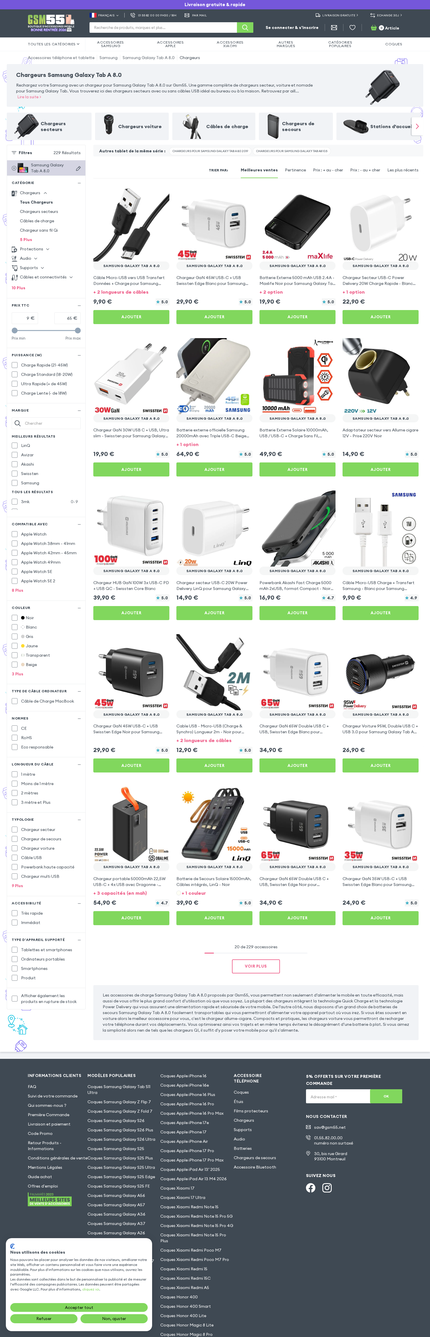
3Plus (17, 674)
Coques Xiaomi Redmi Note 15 (189, 1206)
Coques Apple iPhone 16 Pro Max (191, 1113)
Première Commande (48, 1114)
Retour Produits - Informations (44, 1145)
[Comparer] (149, 193)
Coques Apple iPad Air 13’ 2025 (190, 1169)
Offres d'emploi (43, 1186)
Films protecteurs (251, 1111)
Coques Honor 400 (179, 1297)
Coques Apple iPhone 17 (183, 1132)
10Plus (18, 287)
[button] (131, 291)
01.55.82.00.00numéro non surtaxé (333, 1140)
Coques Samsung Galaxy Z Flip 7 (119, 1101)
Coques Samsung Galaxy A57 (116, 1204)
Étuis (238, 1101)
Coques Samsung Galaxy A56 (116, 1195)
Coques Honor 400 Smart (185, 1306)
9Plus (17, 885)
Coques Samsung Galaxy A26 (116, 1233)
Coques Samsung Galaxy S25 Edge (121, 1176)
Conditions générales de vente (57, 1158)
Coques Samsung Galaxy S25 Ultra (121, 1167)
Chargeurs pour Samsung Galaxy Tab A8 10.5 (291, 151)
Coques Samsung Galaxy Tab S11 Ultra (118, 1089)
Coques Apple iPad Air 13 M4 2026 (193, 1178)
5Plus (26, 239)
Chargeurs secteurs (39, 211)
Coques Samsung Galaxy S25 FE (118, 1186)
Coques (241, 1092)
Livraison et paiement (49, 1124)
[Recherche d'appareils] (78, 168)
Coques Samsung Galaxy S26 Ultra (121, 1139)
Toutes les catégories (52, 44)
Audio (239, 1139)
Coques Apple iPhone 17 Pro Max (191, 1160)
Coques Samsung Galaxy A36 (116, 1214)
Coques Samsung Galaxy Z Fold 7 (119, 1111)
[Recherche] (245, 27)
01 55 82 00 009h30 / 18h (157, 15)
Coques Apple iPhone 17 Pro (187, 1150)
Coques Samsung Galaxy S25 (115, 1148)
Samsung (108, 57)
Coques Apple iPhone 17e (184, 1122)
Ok (386, 1096)
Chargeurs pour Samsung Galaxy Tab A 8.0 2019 (210, 151)
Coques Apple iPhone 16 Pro (187, 1104)
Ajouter (131, 316)
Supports (243, 1129)
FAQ (32, 1086)
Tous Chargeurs (36, 202)
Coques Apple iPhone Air (184, 1141)
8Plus (17, 590)
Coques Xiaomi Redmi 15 (183, 1268)
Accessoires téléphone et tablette (61, 57)
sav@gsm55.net (330, 1127)
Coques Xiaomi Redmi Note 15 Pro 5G (196, 1216)
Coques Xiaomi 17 (177, 1188)
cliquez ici (90, 1289)
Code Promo (40, 1133)
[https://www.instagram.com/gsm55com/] (327, 1188)
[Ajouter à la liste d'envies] (161, 193)
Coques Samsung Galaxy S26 (116, 1120)
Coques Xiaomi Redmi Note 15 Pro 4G (196, 1225)
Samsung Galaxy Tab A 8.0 (149, 57)
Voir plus (256, 966)
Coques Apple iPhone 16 (183, 1075)
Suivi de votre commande (53, 1096)
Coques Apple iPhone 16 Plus (187, 1094)
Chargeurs (190, 57)
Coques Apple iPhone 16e (184, 1085)
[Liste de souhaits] (352, 27)
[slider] (15, 330)
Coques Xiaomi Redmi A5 (184, 1287)
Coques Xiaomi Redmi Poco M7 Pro (194, 1259)
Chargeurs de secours (255, 1157)
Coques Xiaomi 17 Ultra (182, 1197)
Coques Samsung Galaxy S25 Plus (120, 1158)
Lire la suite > (29, 96)
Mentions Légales (45, 1167)
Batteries (243, 1148)
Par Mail (199, 15)
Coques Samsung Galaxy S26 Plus (120, 1130)
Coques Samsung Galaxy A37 (116, 1223)
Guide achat (40, 1176)
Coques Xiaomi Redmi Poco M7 (190, 1250)
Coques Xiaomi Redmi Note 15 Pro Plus (193, 1237)
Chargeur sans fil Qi (39, 230)
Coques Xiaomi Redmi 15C (185, 1278)
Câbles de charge (37, 220)
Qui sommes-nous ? (47, 1105)
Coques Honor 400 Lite (183, 1315)
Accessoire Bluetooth (255, 1167)
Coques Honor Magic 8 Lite (187, 1325)
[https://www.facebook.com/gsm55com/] (310, 1188)
